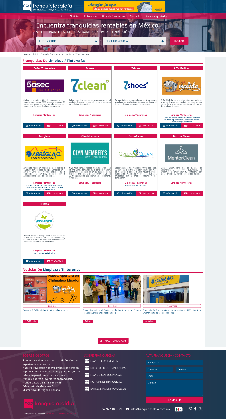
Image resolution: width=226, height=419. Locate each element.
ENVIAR (173, 400)
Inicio (36, 54)
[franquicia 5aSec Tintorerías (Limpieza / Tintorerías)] (44, 85)
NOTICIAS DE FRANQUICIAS (106, 381)
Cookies (61, 413)
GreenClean (136, 136)
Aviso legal (51, 413)
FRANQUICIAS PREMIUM (104, 361)
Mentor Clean (181, 136)
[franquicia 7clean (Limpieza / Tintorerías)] (89, 85)
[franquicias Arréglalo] (124, 6)
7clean (90, 68)
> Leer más (51, 305)
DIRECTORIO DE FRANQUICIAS (108, 368)
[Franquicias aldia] (47, 6)
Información (34, 125)
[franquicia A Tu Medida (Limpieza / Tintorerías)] (181, 85)
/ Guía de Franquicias (51, 54)
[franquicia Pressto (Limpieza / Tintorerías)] (44, 221)
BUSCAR (179, 41)
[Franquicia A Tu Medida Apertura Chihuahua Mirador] (51, 289)
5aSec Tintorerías (44, 68)
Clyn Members (90, 136)
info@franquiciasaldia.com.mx (149, 409)
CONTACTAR (56, 125)
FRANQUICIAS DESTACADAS (106, 375)
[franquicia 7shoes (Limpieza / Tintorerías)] (135, 85)
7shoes (135, 68)
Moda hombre (193, 117)
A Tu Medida (181, 68)
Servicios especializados (181, 121)
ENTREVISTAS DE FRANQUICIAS (108, 388)
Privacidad (71, 413)
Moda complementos (173, 119)
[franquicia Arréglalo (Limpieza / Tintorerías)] (44, 153)
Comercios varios (191, 119)
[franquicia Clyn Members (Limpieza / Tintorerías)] (89, 153)
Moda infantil (180, 117)
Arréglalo (44, 136)
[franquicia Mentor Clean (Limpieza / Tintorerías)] (181, 153)
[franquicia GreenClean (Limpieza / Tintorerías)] (135, 153)
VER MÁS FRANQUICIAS (113, 340)
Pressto (44, 204)
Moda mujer (168, 117)
